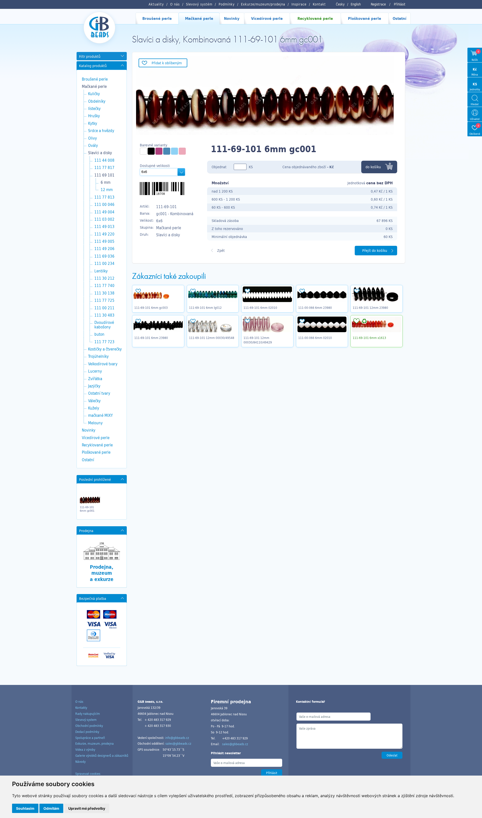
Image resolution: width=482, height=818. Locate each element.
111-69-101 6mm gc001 (87, 509)
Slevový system (86, 719)
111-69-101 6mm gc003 (151, 307)
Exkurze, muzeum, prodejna (94, 743)
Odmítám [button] (51, 808)
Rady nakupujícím (87, 713)
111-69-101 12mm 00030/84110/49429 (258, 339)
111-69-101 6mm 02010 (260, 307)
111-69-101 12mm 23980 (370, 307)
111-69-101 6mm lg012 (205, 307)
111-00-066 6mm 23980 (315, 307)
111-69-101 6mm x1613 (369, 337)
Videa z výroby (85, 749)
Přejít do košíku (374, 250)
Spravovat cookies (87, 773)
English (356, 4)
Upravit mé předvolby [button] (86, 808)
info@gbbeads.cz (177, 737)
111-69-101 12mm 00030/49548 (211, 337)
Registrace (378, 4)
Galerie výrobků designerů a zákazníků (101, 755)
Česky (340, 4)
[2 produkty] (174, 151)
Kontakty (81, 707)
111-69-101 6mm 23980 (151, 337)
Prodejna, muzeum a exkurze (101, 573)
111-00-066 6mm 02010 (315, 337)
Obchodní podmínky (89, 725)
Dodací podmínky (87, 731)
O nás (79, 701)
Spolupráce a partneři (90, 737)
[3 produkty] (143, 151)
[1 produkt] (158, 151)
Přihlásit (399, 4)
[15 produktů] (151, 151)
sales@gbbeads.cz (178, 743)
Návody (80, 761)
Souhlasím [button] (25, 808)
